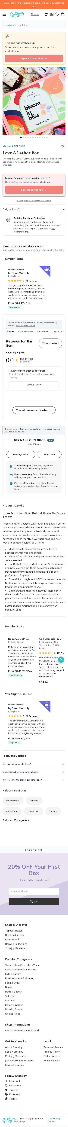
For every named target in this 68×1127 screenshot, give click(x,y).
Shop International (18, 1024)
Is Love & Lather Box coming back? (20, 771)
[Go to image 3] (25, 137)
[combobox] (34, 25)
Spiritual (10, 1000)
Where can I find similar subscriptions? (22, 779)
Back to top (34, 850)
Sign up (34, 901)
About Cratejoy (13, 1047)
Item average (26, 358)
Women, (53, 811)
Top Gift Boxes (13, 930)
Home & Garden (14, 1004)
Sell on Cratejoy (14, 1051)
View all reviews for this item (32, 410)
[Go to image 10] (42, 137)
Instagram (13, 1085)
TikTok (12, 1098)
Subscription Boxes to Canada (22, 1030)
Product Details (25, 331)
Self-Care (10, 996)
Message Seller (21, 454)
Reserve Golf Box (19, 638)
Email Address (19, 891)
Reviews (10, 331)
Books (8, 987)
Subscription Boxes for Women (23, 965)
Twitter (12, 1089)
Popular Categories (18, 959)
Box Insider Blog (14, 935)
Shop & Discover (16, 924)
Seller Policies (51, 1056)
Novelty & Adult (14, 1009)
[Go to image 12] (47, 137)
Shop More (49, 454)
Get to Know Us (16, 1041)
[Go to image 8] (37, 137)
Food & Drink (12, 982)
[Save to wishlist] (62, 146)
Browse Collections (16, 943)
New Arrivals (12, 939)
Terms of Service (53, 1047)
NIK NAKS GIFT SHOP (14, 146)
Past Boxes (43, 331)
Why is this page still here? (17, 764)
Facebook (13, 1081)
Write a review (34, 384)
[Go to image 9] (39, 137)
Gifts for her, (33, 811)
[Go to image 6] (32, 137)
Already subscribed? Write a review (34, 200)
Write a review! (50, 343)
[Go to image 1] (21, 137)
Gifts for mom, (13, 800)
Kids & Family (13, 973)
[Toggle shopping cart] (62, 14)
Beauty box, (12, 811)
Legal (47, 1041)
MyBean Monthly (18, 273)
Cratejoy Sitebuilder (16, 1056)
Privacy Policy (51, 1051)
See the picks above (14, 432)
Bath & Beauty (13, 991)
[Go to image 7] (35, 137)
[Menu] (6, 14)
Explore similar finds (32, 58)
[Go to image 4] (28, 137)
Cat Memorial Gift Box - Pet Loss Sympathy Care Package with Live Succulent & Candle (53, 638)
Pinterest (13, 1094)
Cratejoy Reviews (15, 948)
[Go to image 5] (30, 137)
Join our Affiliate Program (19, 1060)
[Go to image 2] (23, 137)
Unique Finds (12, 1013)
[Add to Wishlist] (46, 270)
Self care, (34, 800)
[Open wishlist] (57, 14)
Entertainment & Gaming (19, 978)
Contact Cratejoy (15, 1064)
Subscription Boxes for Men (21, 969)
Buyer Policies (51, 1060)
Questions (59, 331)
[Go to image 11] (44, 137)
